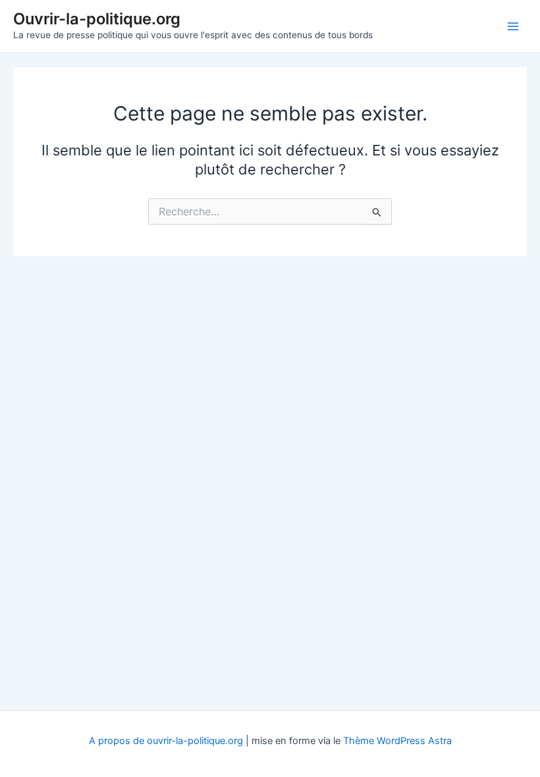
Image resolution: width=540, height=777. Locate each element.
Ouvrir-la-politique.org (96, 18)
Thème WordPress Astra (397, 741)
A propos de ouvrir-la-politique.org (166, 741)
